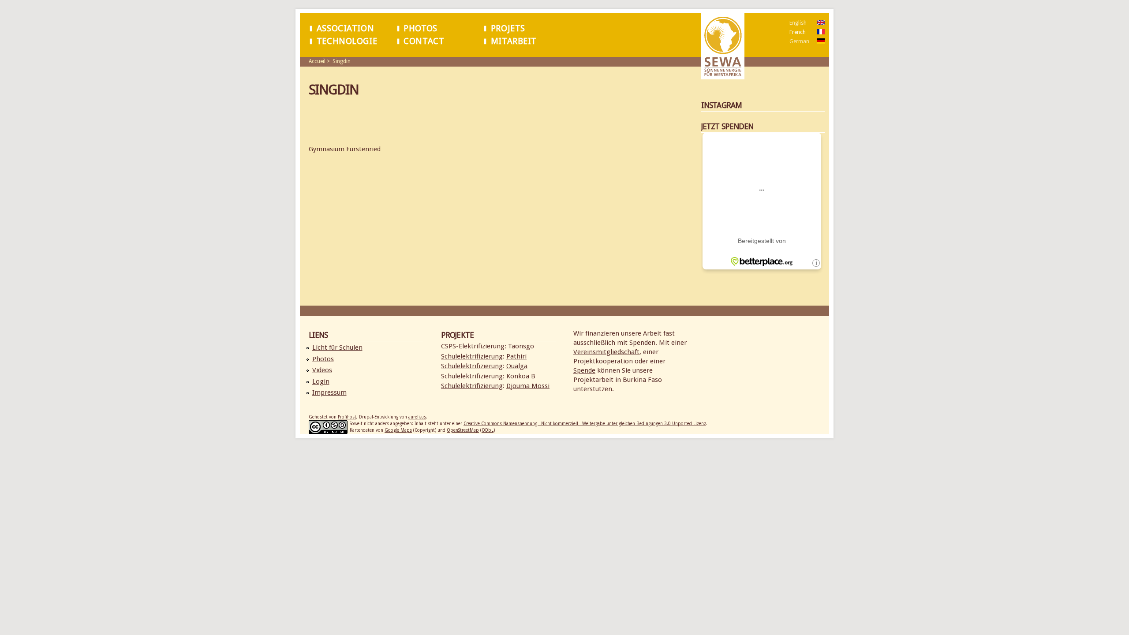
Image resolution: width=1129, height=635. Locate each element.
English (798, 23)
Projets (508, 28)
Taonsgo (521, 346)
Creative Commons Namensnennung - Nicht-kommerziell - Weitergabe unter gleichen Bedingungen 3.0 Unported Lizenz (585, 423)
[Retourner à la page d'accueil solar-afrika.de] (722, 74)
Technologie (347, 41)
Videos (322, 370)
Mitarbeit (514, 41)
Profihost (347, 417)
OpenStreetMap (463, 430)
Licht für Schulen (337, 347)
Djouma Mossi (528, 386)
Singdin (342, 61)
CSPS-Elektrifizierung (473, 346)
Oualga (516, 366)
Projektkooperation (603, 361)
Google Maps (398, 430)
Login (320, 381)
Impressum (329, 392)
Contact (424, 41)
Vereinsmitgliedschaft (606, 352)
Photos (420, 28)
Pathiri (516, 356)
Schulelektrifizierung (472, 356)
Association (345, 28)
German (799, 41)
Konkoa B (520, 376)
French (797, 32)
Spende (584, 370)
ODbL (487, 430)
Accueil (317, 61)
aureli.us (417, 417)
